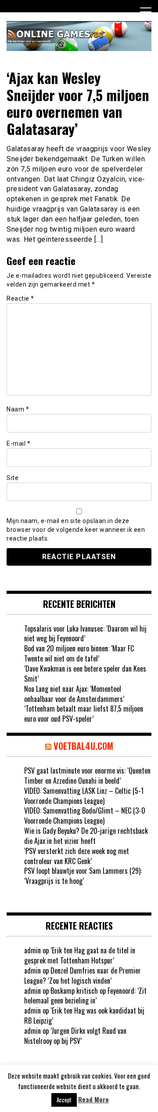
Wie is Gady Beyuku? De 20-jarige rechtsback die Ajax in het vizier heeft (86, 835)
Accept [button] (64, 1099)
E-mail (18, 443)
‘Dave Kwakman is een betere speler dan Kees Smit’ (85, 673)
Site (12, 477)
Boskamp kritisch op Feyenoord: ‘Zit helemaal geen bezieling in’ (85, 995)
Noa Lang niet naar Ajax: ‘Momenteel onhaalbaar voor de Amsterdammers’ (74, 693)
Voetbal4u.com (83, 745)
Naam (18, 409)
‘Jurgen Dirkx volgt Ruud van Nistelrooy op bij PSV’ (75, 1035)
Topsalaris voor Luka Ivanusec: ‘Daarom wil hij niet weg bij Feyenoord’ (85, 633)
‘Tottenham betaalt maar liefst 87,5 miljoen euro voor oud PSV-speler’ (83, 713)
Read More (93, 1099)
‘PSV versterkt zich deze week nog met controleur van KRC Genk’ (76, 856)
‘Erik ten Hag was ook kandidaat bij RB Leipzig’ (84, 1015)
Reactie (20, 298)
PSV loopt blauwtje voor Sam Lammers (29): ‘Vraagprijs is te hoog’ (83, 875)
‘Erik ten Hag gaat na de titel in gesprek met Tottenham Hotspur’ (79, 955)
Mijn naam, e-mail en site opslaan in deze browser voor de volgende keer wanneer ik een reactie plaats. (76, 529)
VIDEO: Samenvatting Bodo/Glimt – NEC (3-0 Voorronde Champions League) (84, 815)
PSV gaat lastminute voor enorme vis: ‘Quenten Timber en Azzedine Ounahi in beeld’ (87, 775)
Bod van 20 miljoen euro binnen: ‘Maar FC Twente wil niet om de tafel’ (79, 653)
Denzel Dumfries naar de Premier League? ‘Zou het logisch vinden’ (82, 975)
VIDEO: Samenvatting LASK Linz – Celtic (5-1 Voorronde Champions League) (84, 795)
